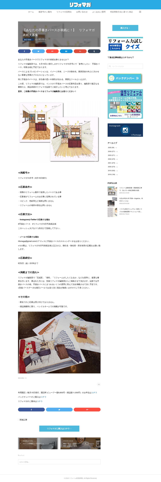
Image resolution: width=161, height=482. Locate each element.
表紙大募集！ (28, 40)
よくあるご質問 (98, 12)
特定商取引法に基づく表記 (121, 12)
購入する (124, 27)
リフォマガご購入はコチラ (58, 428)
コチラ (94, 392)
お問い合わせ (82, 12)
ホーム (31, 12)
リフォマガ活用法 (64, 12)
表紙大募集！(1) (22, 378)
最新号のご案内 (45, 12)
